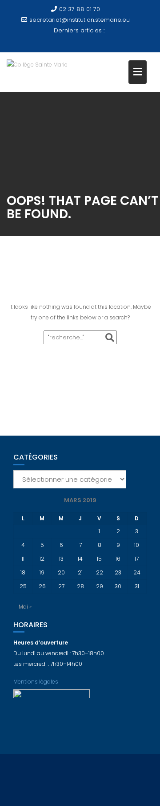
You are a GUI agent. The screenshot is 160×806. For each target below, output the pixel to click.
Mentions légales (35, 681)
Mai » (25, 606)
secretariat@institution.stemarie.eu (79, 20)
